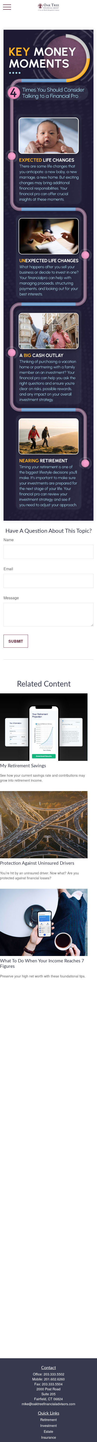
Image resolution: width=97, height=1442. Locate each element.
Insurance (48, 1437)
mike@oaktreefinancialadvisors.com (48, 1403)
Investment (48, 1425)
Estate (48, 1431)
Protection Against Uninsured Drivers (37, 863)
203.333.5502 (54, 1374)
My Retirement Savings (23, 766)
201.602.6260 (54, 1379)
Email (8, 568)
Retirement (48, 1419)
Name (9, 539)
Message (11, 597)
